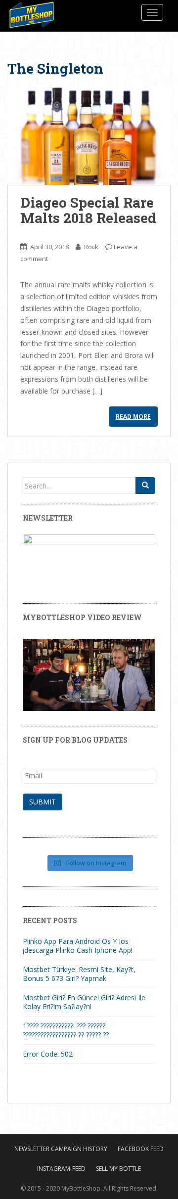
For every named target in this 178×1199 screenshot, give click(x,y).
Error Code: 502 (48, 1054)
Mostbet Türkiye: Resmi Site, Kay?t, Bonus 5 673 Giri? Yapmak (79, 974)
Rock (91, 246)
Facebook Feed (141, 1149)
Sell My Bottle (118, 1168)
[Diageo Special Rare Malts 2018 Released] (89, 136)
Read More (133, 416)
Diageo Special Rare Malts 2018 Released (88, 210)
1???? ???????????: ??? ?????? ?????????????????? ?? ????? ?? (66, 1030)
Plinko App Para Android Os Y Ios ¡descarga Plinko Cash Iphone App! (78, 945)
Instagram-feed (61, 1168)
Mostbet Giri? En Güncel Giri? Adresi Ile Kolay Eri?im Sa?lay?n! (84, 1002)
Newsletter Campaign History (60, 1149)
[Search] (145, 485)
